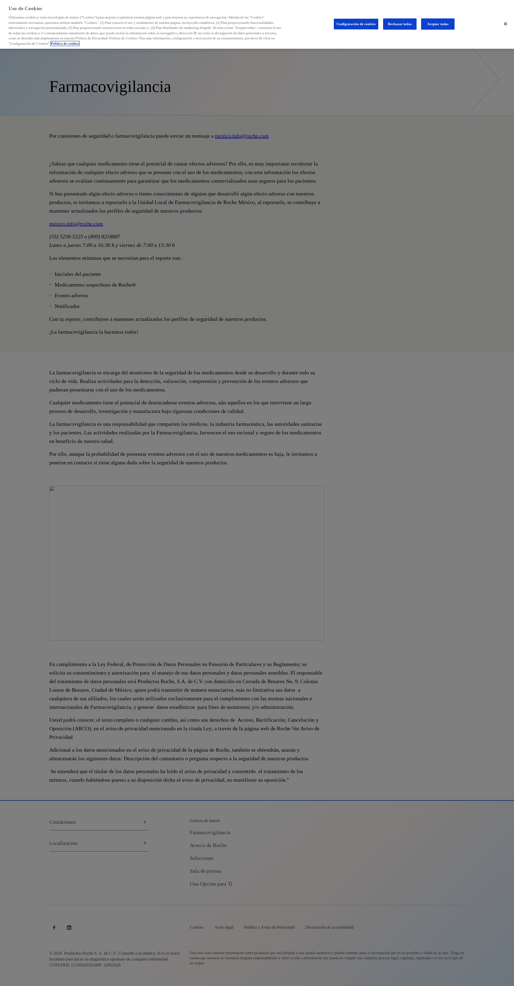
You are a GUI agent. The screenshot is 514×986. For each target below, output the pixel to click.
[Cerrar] (505, 24)
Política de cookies (65, 44)
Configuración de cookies (356, 24)
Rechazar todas (400, 24)
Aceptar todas (438, 24)
